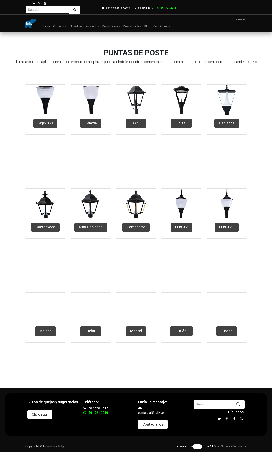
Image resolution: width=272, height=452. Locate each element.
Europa (227, 331)
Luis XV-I (226, 227)
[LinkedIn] (33, 3)
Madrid (136, 331)
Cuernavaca (45, 227)
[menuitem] (46, 26)
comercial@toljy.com (118, 7)
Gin (136, 123)
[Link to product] (45, 100)
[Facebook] (27, 3)
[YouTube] (44, 3)
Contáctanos (152, 424)
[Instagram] (39, 3)
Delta (90, 331)
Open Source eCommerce (230, 446)
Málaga (45, 331)
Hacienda (227, 123)
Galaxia (91, 123)
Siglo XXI (45, 123)
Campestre (136, 227)
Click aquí (40, 414)
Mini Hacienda (91, 227)
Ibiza (181, 123)
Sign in (240, 19)
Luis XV (181, 227)
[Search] (74, 9)
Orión (181, 331)
